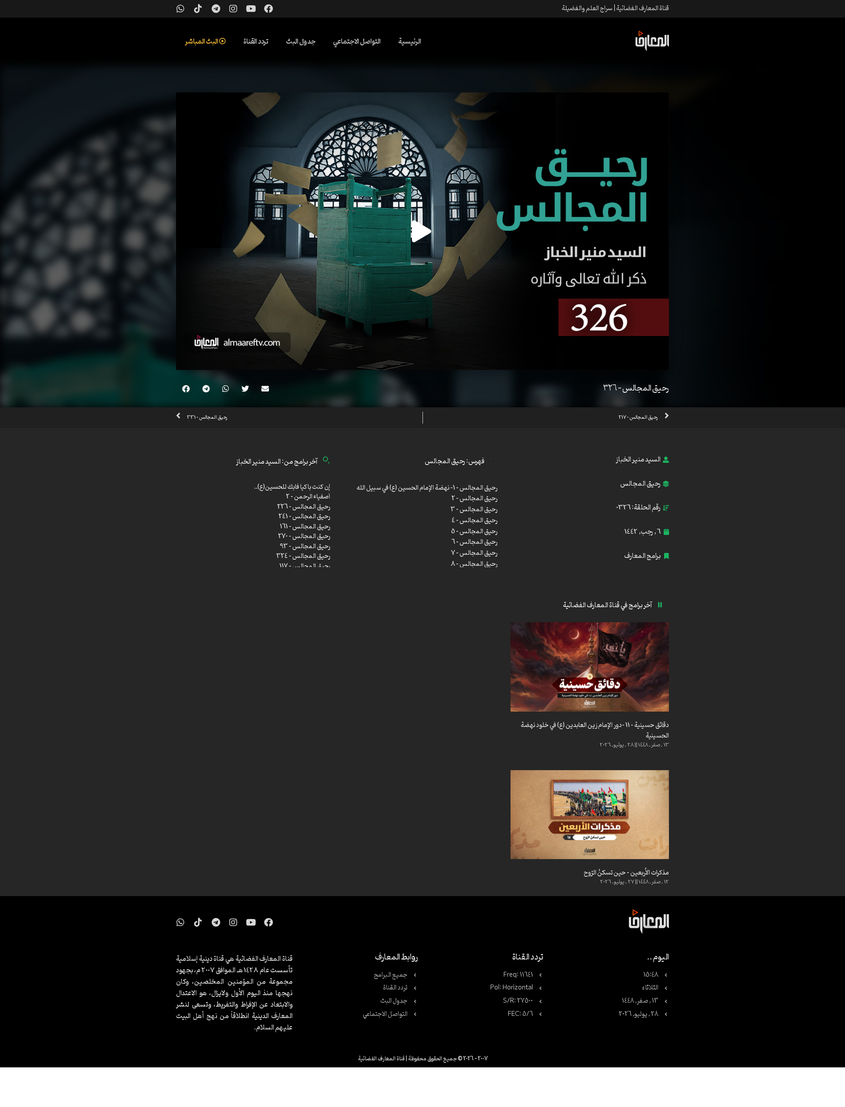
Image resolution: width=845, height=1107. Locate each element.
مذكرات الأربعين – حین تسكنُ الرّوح (626, 873)
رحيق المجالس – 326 (636, 388)
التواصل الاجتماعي (357, 42)
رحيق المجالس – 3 (474, 509)
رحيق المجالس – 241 (304, 516)
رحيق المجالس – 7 (474, 553)
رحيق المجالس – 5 (474, 531)
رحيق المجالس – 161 (305, 526)
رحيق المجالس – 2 (474, 498)
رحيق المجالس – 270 (304, 536)
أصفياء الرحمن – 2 (308, 497)
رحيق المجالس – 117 (304, 566)
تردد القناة (255, 42)
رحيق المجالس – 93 (305, 546)
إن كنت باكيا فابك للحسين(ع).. (292, 487)
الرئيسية (409, 42)
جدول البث (301, 42)
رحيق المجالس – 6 (474, 542)
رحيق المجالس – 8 (474, 564)
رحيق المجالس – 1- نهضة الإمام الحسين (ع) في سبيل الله (426, 488)
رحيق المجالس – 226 (303, 507)
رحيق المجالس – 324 (303, 556)
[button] (265, 389)
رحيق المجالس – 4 (474, 520)
